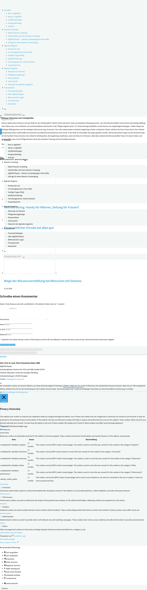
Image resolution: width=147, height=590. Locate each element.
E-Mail (3, 329)
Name (2, 324)
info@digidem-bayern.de (15, 379)
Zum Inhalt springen (7, 539)
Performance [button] (5, 494)
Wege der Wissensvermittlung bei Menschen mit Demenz (43, 281)
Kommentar (4, 319)
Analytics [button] (3, 503)
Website (3, 334)
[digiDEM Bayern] (7, 119)
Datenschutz (78, 387)
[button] (9, 542)
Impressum (67, 387)
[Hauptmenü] (1, 132)
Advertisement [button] (5, 513)
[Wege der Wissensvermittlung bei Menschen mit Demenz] (30, 273)
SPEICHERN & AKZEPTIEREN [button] (11, 533)
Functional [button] (4, 484)
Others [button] (2, 523)
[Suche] (5, 251)
